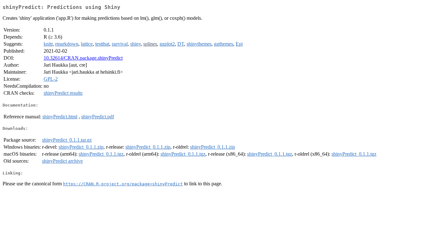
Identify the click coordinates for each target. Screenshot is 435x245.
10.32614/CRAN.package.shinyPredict (83, 58)
